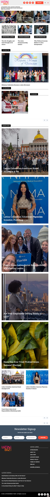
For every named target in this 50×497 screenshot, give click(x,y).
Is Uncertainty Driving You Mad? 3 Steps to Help (13, 486)
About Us (32, 452)
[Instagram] (33, 3)
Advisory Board (34, 457)
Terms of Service (35, 462)
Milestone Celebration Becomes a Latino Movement (16, 85)
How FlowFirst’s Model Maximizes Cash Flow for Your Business (16, 480)
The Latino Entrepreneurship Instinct (23, 42)
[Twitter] (27, 3)
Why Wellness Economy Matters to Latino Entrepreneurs (41, 42)
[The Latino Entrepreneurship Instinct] (41, 17)
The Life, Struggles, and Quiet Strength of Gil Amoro (8, 42)
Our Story (33, 454)
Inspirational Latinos (8, 36)
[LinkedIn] (30, 3)
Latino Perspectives (40, 36)
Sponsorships (34, 449)
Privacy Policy (34, 459)
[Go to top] (48, 496)
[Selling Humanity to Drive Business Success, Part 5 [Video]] (15, 103)
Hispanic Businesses (24, 36)
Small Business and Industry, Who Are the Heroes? (13, 475)
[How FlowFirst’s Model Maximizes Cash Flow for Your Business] (25, 17)
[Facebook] (24, 3)
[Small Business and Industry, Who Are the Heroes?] (8, 17)
